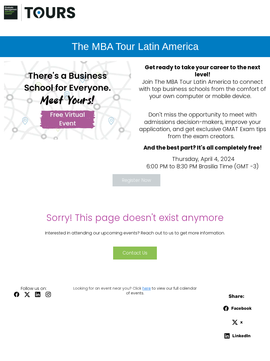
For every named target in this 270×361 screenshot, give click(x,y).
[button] (18, 296)
